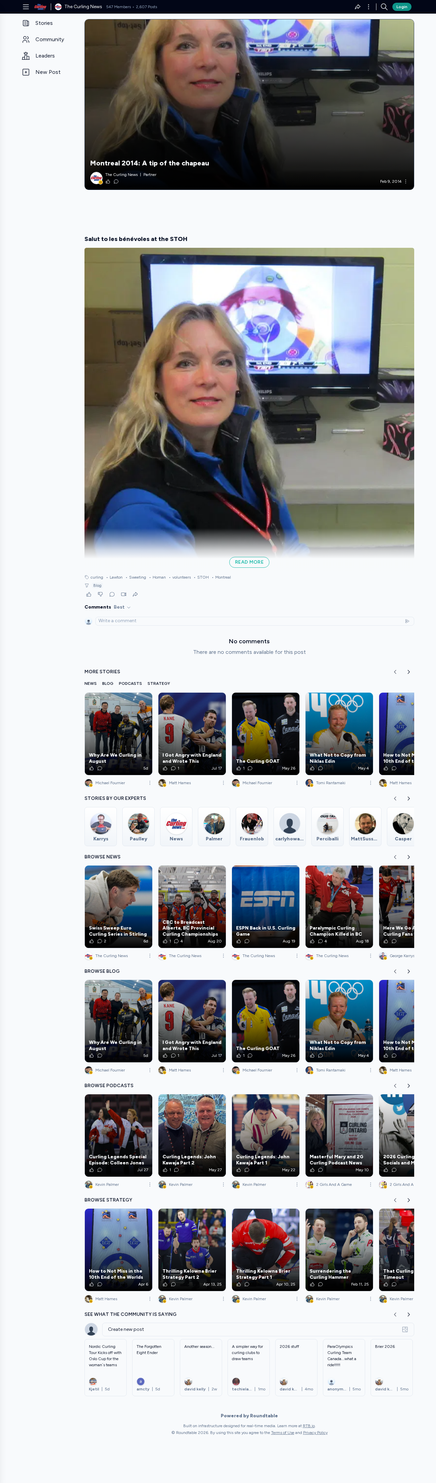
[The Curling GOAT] (265, 734)
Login (401, 6)
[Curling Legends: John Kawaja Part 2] (192, 1135)
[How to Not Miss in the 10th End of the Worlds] (118, 1250)
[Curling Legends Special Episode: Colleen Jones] (118, 1135)
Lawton (114, 577)
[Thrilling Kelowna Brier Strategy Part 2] (192, 1250)
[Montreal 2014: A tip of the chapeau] (249, 104)
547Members (118, 6)
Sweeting (135, 577)
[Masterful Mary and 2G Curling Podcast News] (339, 1135)
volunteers (180, 577)
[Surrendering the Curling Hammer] (339, 1250)
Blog (97, 585)
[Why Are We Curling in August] (118, 734)
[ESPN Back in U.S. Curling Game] (265, 907)
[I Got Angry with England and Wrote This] (192, 734)
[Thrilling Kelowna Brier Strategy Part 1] (265, 1250)
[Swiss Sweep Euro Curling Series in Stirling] (118, 907)
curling (97, 577)
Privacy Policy (315, 1432)
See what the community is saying (130, 1314)
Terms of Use (282, 1432)
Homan (157, 577)
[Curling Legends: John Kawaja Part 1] (265, 1135)
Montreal (221, 577)
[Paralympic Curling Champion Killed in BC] (339, 907)
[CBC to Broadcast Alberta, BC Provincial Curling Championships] (192, 907)
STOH (201, 577)
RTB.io (309, 1425)
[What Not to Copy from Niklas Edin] (339, 734)
